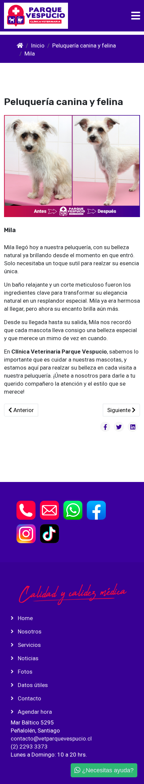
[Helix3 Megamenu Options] (135, 15)
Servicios (28, 645)
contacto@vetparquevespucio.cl (51, 738)
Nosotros (29, 631)
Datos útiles (32, 685)
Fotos (24, 671)
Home (24, 618)
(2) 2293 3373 (29, 746)
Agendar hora (34, 711)
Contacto (28, 698)
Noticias (27, 658)
